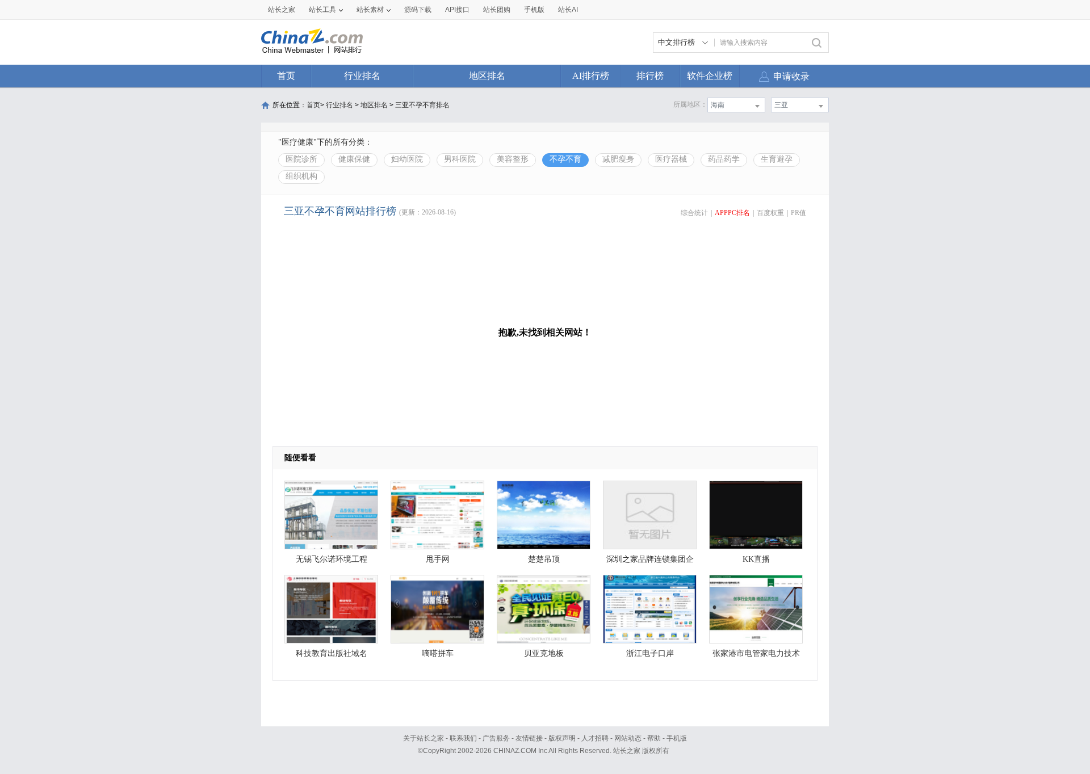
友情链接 (529, 738)
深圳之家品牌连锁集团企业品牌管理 (650, 562)
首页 (286, 76)
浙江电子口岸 (650, 653)
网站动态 (628, 738)
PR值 (798, 213)
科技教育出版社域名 (331, 653)
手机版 (676, 738)
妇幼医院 (407, 159)
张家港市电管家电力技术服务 (756, 656)
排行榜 (650, 76)
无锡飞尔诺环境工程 (331, 559)
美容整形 (513, 159)
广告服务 (496, 738)
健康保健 (354, 159)
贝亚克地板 (544, 653)
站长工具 (322, 10)
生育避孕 (777, 159)
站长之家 (281, 10)
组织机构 (301, 176)
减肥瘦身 (618, 159)
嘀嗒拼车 (438, 653)
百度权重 (770, 213)
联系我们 (463, 738)
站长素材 (370, 10)
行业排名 (362, 76)
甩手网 (438, 559)
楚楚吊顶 (544, 559)
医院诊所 (301, 159)
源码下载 (417, 10)
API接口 (457, 10)
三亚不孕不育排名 (422, 105)
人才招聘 (595, 738)
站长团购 (496, 10)
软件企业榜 (709, 76)
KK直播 (756, 559)
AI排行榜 (590, 76)
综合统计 (694, 213)
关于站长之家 (423, 738)
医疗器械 (671, 159)
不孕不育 (565, 159)
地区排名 (487, 76)
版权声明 (562, 738)
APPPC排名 (732, 213)
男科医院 (460, 159)
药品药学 (724, 159)
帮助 (654, 738)
